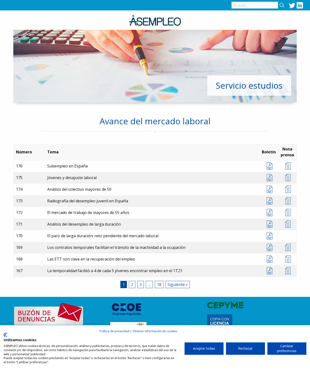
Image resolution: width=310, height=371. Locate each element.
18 (159, 284)
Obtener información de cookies (154, 331)
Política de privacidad (114, 331)
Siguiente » (178, 284)
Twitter (292, 5)
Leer (287, 166)
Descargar (269, 166)
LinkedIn (300, 5)
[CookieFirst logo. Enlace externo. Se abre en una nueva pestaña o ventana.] (5, 335)
